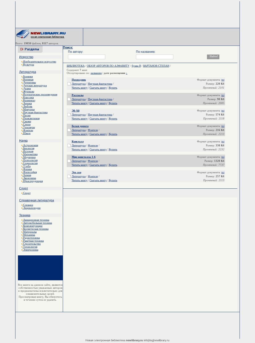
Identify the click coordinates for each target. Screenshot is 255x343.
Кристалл (78, 141)
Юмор (26, 133)
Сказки (26, 121)
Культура (28, 64)
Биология (28, 148)
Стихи (26, 124)
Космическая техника (35, 228)
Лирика (27, 103)
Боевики (27, 76)
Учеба (26, 166)
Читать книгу (80, 87)
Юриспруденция (32, 180)
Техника (24, 215)
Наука (23, 140)
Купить (113, 87)
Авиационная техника (35, 219)
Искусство (26, 57)
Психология (30, 160)
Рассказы (78, 95)
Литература (27, 72)
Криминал (28, 100)
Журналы (28, 91)
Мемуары (28, 109)
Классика (28, 97)
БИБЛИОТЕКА (76, 65)
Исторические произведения (39, 94)
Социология (30, 163)
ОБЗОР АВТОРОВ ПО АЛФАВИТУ (108, 65)
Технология (29, 246)
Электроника (30, 249)
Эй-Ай (75, 110)
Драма (26, 88)
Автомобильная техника (37, 222)
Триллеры (28, 127)
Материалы (29, 231)
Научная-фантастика (35, 112)
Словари (27, 204)
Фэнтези (27, 130)
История (27, 151)
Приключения (31, 118)
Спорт (23, 188)
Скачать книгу (98, 87)
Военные (28, 79)
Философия (29, 172)
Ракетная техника (33, 240)
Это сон (76, 172)
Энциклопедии (31, 207)
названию (96, 72)
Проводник (79, 79)
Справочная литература (36, 200)
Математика (30, 154)
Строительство (31, 243)
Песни (26, 115)
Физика (27, 169)
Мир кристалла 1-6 (84, 156)
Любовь (27, 106)
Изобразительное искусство (39, 61)
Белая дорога (80, 125)
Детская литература (34, 85)
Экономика (29, 177)
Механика (28, 234)
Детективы (29, 82)
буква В (136, 65)
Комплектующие (32, 225)
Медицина (29, 157)
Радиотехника (31, 237)
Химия (26, 174)
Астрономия (30, 145)
